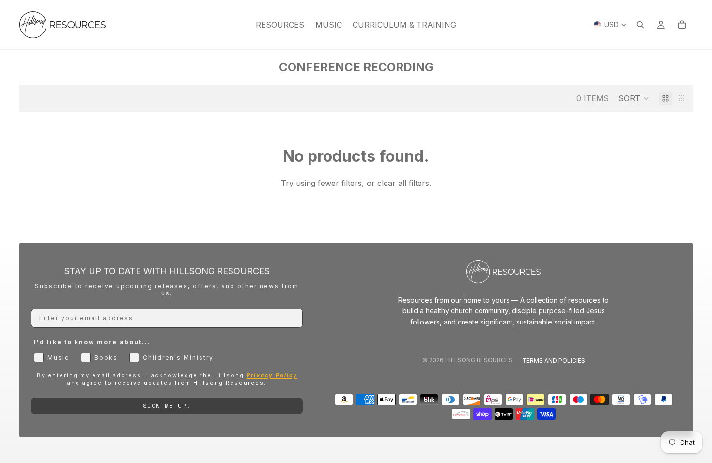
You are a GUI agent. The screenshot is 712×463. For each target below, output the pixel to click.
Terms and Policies (553, 360)
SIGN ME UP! (167, 405)
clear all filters (403, 183)
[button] (634, 98)
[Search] (640, 24)
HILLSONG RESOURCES (478, 360)
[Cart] (682, 24)
